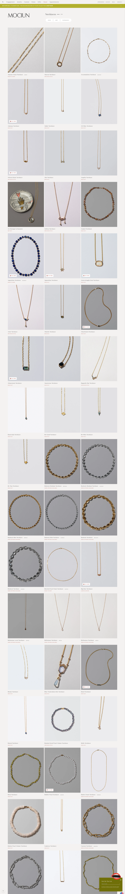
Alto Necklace (49, 177)
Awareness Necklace (51, 383)
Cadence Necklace (50, 846)
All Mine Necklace (87, 126)
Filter (49, 20)
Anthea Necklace (50, 229)
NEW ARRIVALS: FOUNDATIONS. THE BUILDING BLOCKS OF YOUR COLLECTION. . (27, 5)
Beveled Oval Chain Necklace (54, 589)
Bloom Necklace (13, 692)
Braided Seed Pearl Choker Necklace (56, 743)
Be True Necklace (13, 486)
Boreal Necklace (13, 743)
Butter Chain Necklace (88, 794)
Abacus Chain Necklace (15, 74)
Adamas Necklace (14, 126)
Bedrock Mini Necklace (15, 537)
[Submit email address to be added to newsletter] (119, 883)
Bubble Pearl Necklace (51, 794)
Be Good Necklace (50, 434)
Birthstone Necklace (51, 640)
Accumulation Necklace (88, 74)
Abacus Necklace (50, 74)
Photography (65, 20)
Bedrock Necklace (87, 537)
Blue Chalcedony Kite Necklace (54, 692)
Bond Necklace (86, 692)
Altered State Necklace (15, 177)
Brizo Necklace (13, 794)
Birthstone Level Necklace (16, 640)
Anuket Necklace (86, 229)
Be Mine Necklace (87, 434)
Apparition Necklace (14, 280)
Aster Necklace (13, 332)
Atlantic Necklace (50, 332)
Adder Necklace (49, 126)
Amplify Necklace (87, 177)
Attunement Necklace (15, 383)
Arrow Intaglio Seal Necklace (90, 280)
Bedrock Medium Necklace (53, 486)
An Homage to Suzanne (15, 229)
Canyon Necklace (87, 846)
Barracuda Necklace (14, 434)
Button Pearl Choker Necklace (17, 846)
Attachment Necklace (88, 332)
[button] (3, 2)
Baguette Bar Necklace (88, 383)
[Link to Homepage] (19, 15)
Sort (56, 20)
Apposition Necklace (51, 280)
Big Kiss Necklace (87, 589)
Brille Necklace (86, 743)
